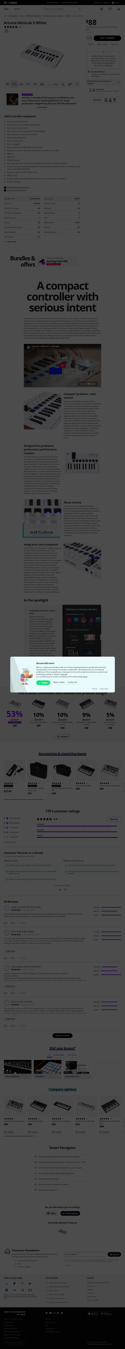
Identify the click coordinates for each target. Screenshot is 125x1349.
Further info (72, 682)
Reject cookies (59, 682)
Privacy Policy (104, 689)
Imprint (94, 689)
